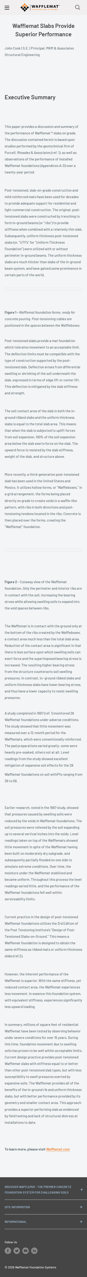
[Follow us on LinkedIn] (34, 1250)
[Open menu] (7, 8)
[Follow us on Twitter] (16, 1250)
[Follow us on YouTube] (25, 1250)
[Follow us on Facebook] (8, 1250)
